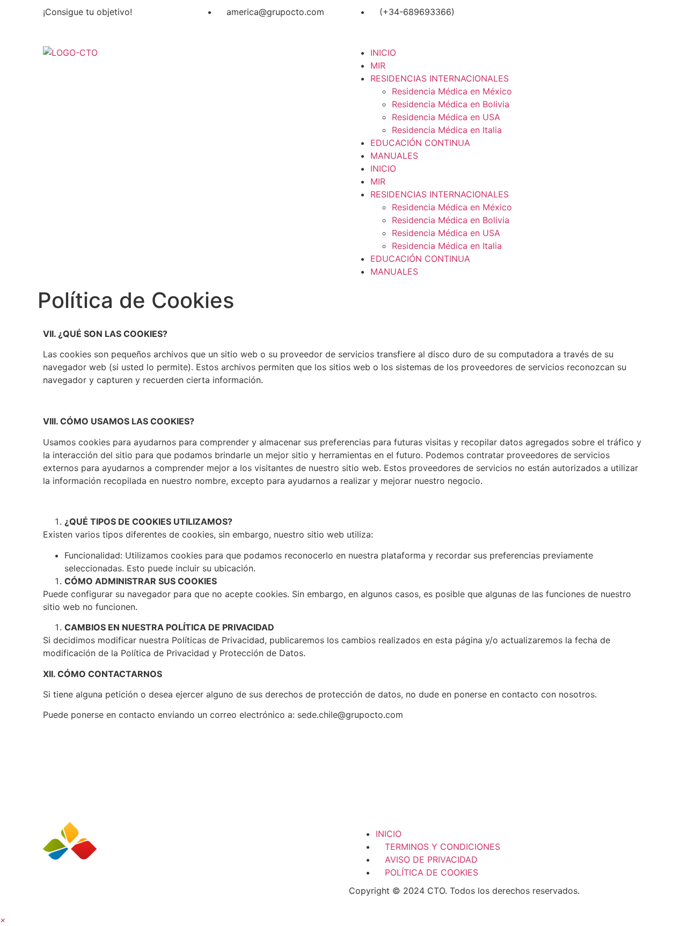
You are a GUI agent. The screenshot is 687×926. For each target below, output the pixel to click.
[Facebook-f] (515, 18)
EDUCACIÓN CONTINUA (420, 142)
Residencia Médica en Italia (447, 129)
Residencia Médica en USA (446, 117)
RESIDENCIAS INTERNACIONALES (439, 78)
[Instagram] (544, 18)
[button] (3, 919)
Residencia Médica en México (452, 91)
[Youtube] (574, 18)
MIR (377, 65)
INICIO (383, 52)
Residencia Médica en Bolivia (450, 104)
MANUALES (394, 155)
